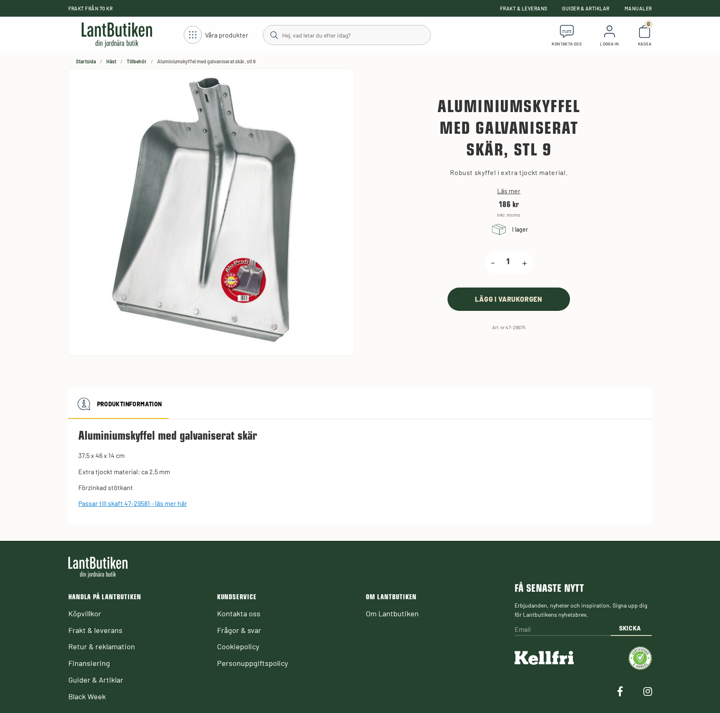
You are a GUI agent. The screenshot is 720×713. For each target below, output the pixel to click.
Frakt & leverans (524, 8)
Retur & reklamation (101, 646)
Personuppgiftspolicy (252, 663)
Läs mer (508, 191)
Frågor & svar (239, 630)
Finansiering (89, 663)
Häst (111, 61)
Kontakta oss (238, 613)
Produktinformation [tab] (129, 404)
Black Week (87, 696)
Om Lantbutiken (392, 613)
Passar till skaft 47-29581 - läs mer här (132, 503)
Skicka (630, 628)
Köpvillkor (84, 613)
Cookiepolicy (238, 646)
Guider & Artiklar (585, 8)
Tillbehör (137, 61)
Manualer (638, 8)
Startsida (86, 61)
